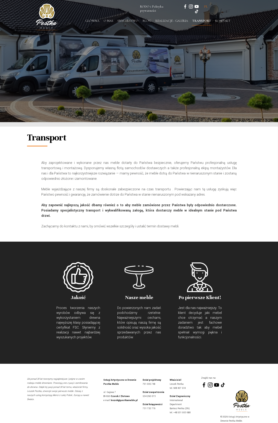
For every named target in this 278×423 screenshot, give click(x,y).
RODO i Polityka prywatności (151, 8)
